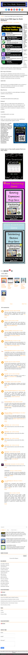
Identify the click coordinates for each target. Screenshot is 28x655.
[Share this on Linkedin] (12, 271)
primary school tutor (15, 396)
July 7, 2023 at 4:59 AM (14, 438)
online (7, 385)
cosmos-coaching (8, 330)
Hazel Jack (6, 310)
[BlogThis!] (3, 273)
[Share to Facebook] (5, 273)
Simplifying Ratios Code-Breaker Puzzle (10, 286)
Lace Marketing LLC (8, 480)
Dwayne (6, 320)
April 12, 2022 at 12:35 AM (14, 373)
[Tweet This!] (6, 271)
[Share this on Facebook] (4, 271)
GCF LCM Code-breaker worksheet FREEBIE (23, 286)
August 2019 (3, 572)
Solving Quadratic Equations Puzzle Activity (3, 299)
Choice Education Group (9, 390)
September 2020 (4, 565)
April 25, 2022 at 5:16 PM (15, 381)
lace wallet (8, 487)
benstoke (6, 361)
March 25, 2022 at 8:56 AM (14, 361)
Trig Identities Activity (11, 545)
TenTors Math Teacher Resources (15, 651)
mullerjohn (6, 425)
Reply (5, 317)
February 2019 (4, 578)
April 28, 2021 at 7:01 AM (17, 330)
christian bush (7, 340)
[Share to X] (4, 273)
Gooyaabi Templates (9, 654)
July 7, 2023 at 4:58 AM (14, 431)
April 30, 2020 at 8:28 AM (15, 310)
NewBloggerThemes (23, 654)
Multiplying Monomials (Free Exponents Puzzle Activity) (12, 601)
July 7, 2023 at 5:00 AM (14, 445)
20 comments (16, 22)
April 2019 (3, 575)
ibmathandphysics (8, 401)
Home (2, 16)
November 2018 (4, 583)
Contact (2, 612)
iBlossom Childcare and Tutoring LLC (12, 412)
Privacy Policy (4, 614)
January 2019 (3, 580)
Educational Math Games (12, 325)
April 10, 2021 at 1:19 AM (13, 320)
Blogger (16, 558)
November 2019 (4, 568)
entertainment (15, 458)
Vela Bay (11, 475)
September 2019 (4, 571)
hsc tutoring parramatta (15, 335)
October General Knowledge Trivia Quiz (3, 286)
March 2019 (3, 577)
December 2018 (4, 581)
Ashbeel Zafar (7, 464)
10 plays (19, 366)
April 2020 (3, 566)
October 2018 (3, 584)
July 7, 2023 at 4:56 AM (14, 425)
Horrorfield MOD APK (11, 376)
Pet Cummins (7, 381)
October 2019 (3, 569)
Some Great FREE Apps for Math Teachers (12, 19)
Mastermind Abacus (8, 350)
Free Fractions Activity (16, 285)
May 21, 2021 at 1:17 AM (15, 340)
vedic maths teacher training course (12, 345)
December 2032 (4, 563)
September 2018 (4, 586)
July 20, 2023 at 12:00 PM (14, 451)
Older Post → (24, 303)
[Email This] (2, 273)
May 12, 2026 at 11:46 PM (15, 492)
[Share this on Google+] (7, 271)
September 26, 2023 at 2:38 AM (17, 464)
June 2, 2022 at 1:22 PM (17, 401)
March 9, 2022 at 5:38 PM (18, 350)
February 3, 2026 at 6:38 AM (15, 470)
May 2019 (3, 574)
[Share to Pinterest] (6, 273)
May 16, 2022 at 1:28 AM (20, 390)
